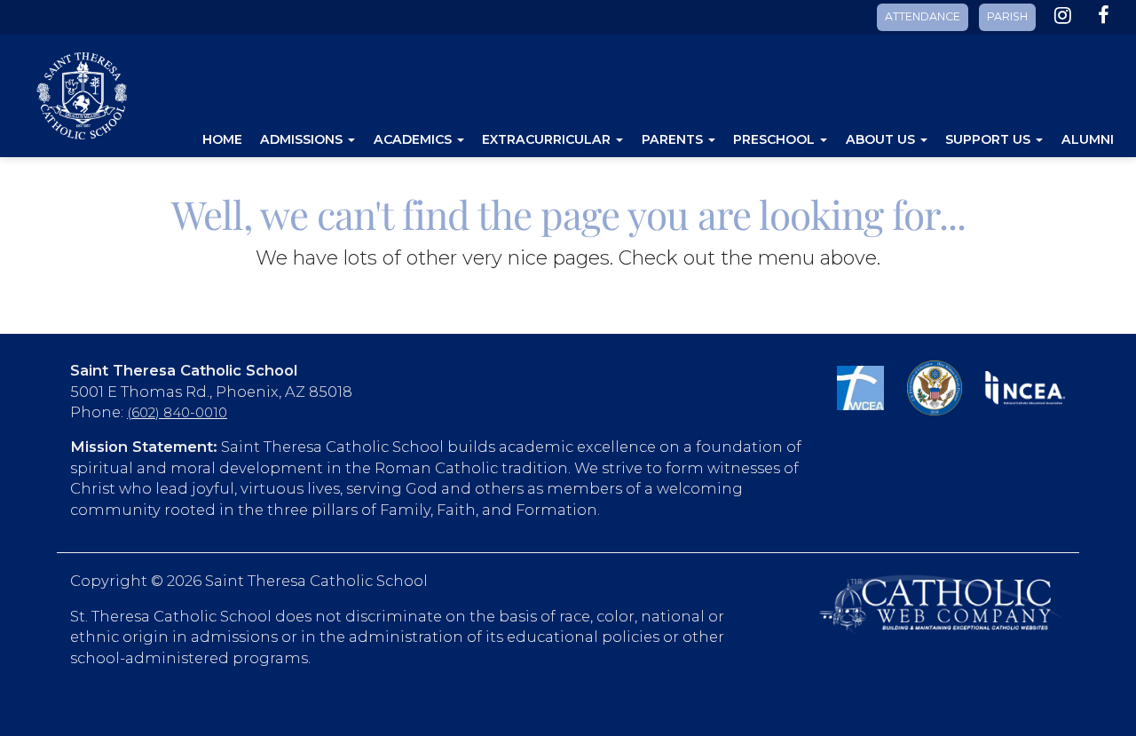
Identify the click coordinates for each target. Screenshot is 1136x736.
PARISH (1007, 16)
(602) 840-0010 (177, 413)
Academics (414, 139)
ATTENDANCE (922, 16)
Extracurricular (548, 139)
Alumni (1087, 139)
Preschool (775, 139)
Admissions (303, 139)
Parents (674, 139)
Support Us (989, 139)
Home (222, 139)
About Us (882, 139)
